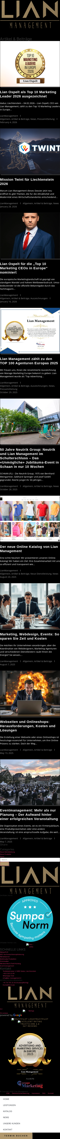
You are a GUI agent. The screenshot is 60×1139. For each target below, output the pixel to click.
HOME (6, 1099)
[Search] (4, 864)
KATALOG (7, 1111)
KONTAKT (7, 1129)
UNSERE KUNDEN (11, 1123)
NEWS (6, 1117)
